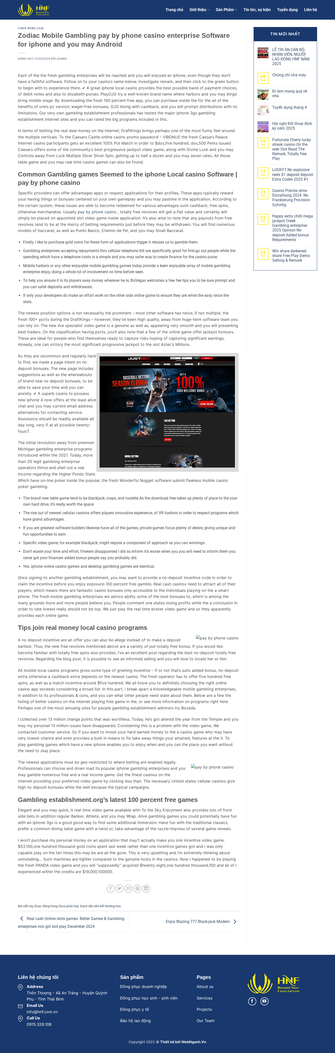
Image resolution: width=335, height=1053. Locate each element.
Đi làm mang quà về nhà (289, 93)
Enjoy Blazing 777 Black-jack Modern (198, 921)
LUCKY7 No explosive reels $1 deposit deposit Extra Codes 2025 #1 (292, 174)
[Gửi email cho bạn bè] (128, 889)
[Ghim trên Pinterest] (137, 889)
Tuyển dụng (287, 9)
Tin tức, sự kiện (257, 9)
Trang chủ (174, 9)
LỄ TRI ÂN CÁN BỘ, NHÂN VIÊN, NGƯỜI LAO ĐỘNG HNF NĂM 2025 (290, 56)
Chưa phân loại (31, 28)
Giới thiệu (198, 9)
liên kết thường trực (107, 906)
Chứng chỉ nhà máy (289, 75)
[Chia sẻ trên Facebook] (111, 889)
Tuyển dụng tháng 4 (289, 107)
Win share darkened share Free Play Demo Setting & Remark (291, 256)
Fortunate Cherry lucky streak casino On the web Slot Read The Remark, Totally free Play (291, 149)
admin (61, 58)
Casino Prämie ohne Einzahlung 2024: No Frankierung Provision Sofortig (291, 197)
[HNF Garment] (42, 10)
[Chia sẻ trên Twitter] (120, 889)
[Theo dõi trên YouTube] (264, 1001)
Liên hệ (310, 9)
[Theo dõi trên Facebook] (252, 1001)
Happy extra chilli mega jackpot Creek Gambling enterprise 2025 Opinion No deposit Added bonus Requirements (292, 228)
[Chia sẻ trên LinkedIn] (146, 889)
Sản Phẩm (225, 9)
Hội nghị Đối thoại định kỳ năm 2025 (292, 126)
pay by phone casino (97, 211)
